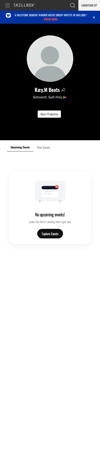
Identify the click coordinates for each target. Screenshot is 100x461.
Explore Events (50, 233)
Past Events (43, 147)
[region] (50, 82)
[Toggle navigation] (8, 5)
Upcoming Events (20, 147)
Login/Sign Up (89, 5)
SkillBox (26, 5)
